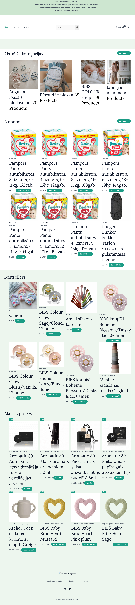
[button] (124, 53)
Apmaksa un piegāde (54, 581)
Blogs (26, 27)
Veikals (17, 27)
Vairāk (21, 257)
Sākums (7, 27)
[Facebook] (70, 589)
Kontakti (86, 581)
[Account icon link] (128, 27)
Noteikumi (72, 581)
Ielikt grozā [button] (23, 190)
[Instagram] (65, 589)
